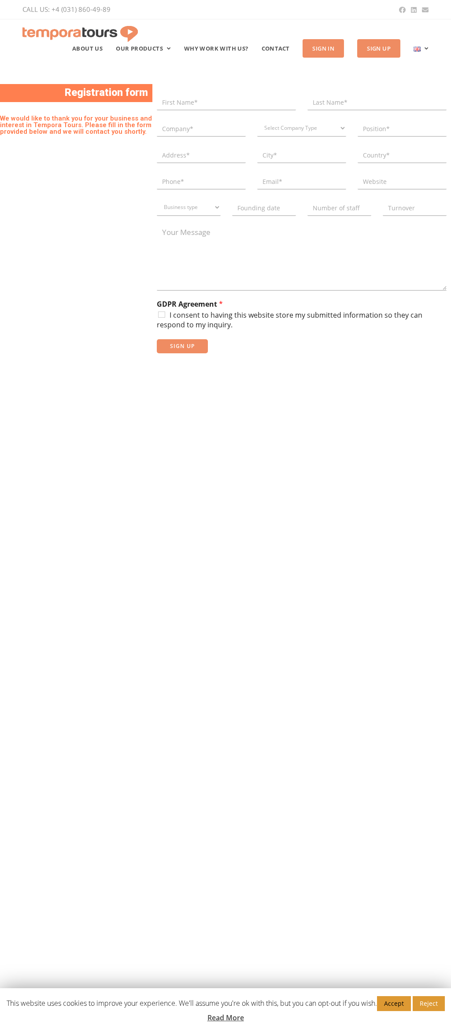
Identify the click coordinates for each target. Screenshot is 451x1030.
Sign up (182, 346)
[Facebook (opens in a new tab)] (402, 9)
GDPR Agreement (190, 304)
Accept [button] (394, 1003)
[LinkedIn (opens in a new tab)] (413, 9)
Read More (225, 1018)
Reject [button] (429, 1003)
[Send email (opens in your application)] (424, 9)
